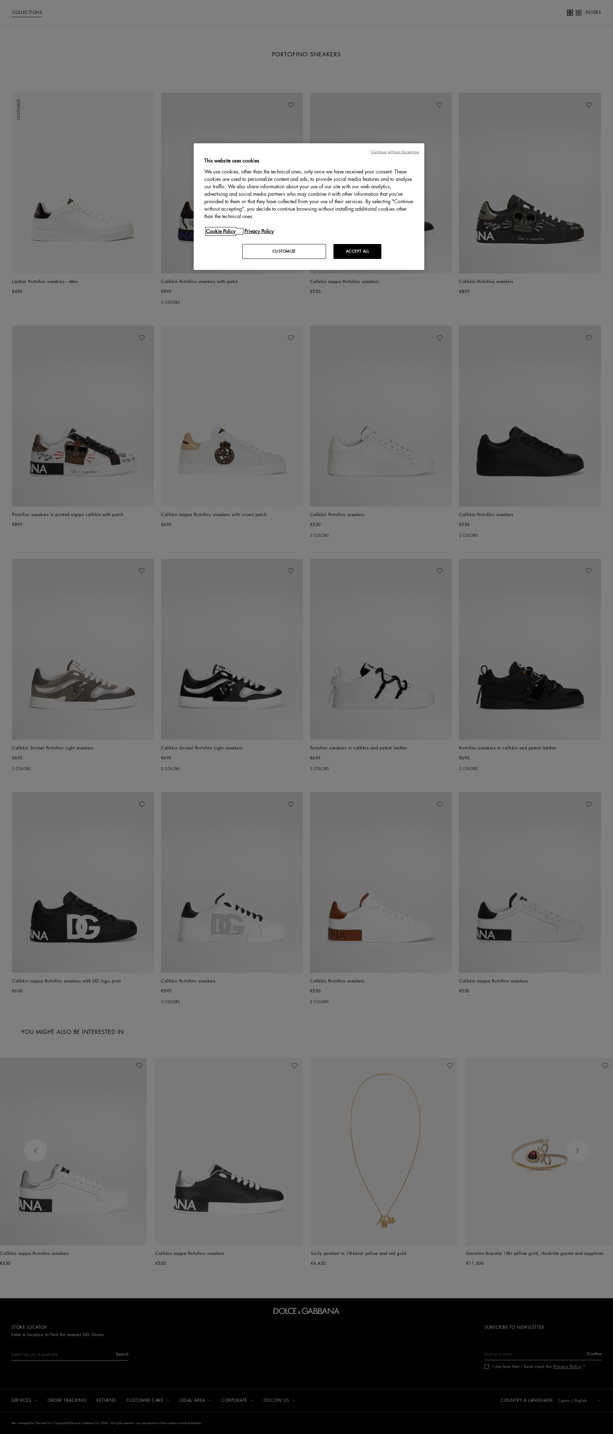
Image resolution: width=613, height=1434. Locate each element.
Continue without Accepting (395, 152)
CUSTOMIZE (284, 251)
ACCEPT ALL (357, 251)
